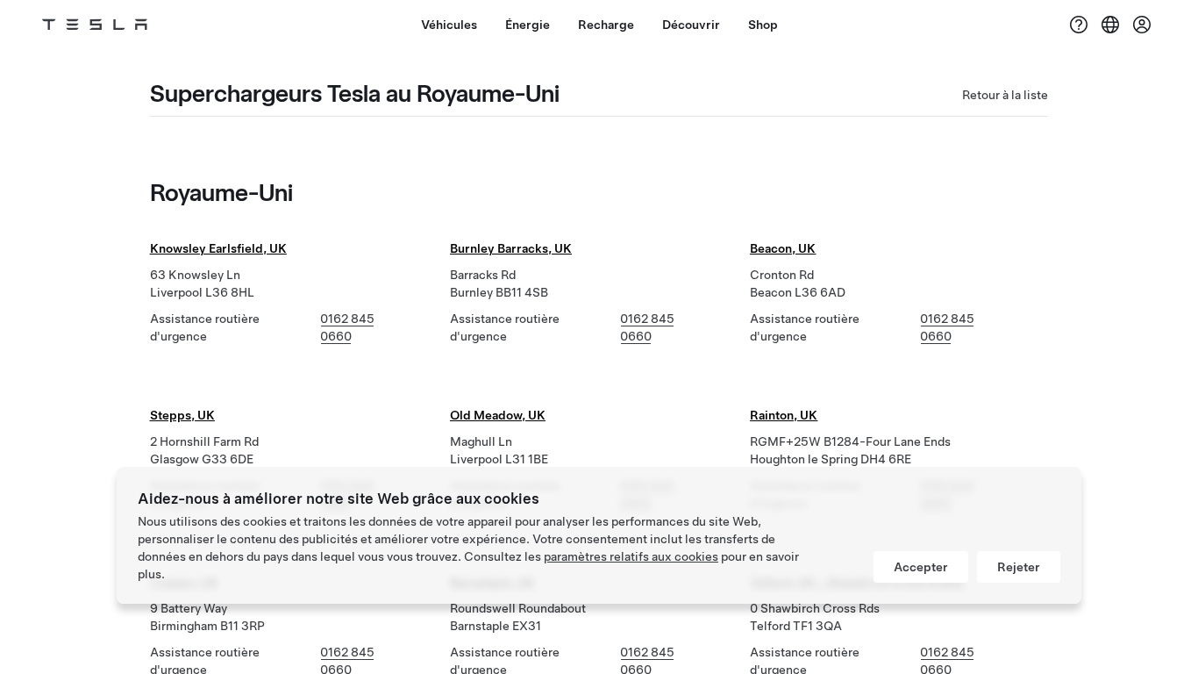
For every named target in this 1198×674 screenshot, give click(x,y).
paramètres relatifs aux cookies (631, 556)
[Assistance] (1079, 25)
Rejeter (1018, 567)
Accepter (921, 567)
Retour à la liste (1005, 95)
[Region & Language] (1110, 25)
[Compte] (1142, 25)
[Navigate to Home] (94, 24)
